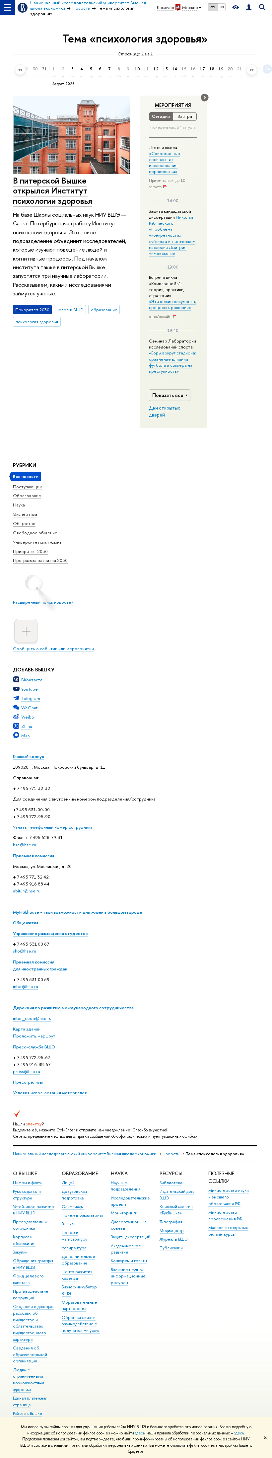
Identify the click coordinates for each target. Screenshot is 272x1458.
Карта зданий (26, 1029)
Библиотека (171, 1183)
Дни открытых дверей (164, 411)
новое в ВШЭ (70, 310)
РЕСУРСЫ (171, 1173)
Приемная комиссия (33, 856)
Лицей (68, 1183)
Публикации (171, 1248)
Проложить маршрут (34, 1036)
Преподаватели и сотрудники (30, 1225)
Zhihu (26, 726)
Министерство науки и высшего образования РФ (228, 1197)
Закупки (20, 1252)
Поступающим (27, 487)
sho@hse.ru (24, 951)
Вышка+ (69, 1224)
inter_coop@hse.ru (32, 1018)
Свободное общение (35, 533)
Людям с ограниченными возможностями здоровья (28, 1379)
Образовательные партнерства (79, 1305)
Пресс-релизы (28, 1082)
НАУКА (119, 1173)
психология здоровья (37, 322)
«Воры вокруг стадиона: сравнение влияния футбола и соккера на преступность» (172, 362)
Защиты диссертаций (130, 1237)
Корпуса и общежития (24, 1240)
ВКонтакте (32, 680)
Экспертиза (25, 514)
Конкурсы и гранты (129, 1261)
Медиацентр (172, 1230)
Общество (24, 523)
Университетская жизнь (37, 542)
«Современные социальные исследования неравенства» (164, 162)
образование (104, 310)
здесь (140, 1433)
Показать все (167, 395)
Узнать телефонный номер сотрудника (53, 827)
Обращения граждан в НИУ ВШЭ (33, 1264)
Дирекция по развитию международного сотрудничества (73, 1008)
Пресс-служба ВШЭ (34, 1047)
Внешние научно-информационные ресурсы (128, 1276)
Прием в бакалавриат (82, 1215)
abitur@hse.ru (26, 891)
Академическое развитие (126, 1249)
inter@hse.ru (25, 986)
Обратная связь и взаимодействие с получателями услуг (81, 1324)
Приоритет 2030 (30, 551)
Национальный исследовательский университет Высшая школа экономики (84, 1154)
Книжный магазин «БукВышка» (176, 1210)
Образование (27, 496)
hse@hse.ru (24, 845)
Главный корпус (28, 756)
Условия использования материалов (50, 1093)
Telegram (30, 698)
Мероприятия (173, 105)
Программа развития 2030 (40, 560)
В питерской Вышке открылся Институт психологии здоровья (52, 190)
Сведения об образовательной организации (30, 1354)
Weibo (27, 717)
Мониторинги (124, 1213)
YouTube (29, 689)
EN (222, 7)
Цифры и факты (27, 1183)
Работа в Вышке (27, 1413)
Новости (171, 1154)
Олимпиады (73, 1206)
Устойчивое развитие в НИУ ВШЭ (33, 1210)
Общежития (25, 923)
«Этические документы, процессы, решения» (172, 304)
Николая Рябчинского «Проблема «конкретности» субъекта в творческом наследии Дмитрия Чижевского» (172, 235)
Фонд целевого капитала (28, 1279)
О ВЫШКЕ (25, 1173)
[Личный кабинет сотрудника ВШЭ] (249, 7)
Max (25, 735)
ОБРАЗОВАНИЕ (80, 1173)
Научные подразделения (126, 1186)
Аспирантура (74, 1248)
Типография (171, 1222)
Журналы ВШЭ (174, 1239)
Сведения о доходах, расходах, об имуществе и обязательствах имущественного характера (33, 1323)
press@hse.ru (26, 1071)
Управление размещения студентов (50, 933)
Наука (19, 505)
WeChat (29, 708)
